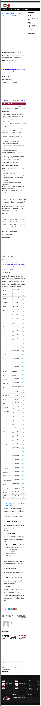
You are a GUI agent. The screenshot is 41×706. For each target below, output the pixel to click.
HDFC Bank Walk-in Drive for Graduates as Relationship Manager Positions (21, 616)
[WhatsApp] (16, 609)
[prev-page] (2, 643)
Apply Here (23, 106)
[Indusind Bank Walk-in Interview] (22, 636)
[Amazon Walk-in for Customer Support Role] (6, 636)
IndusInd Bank (21, 638)
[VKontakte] (37, 698)
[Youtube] (38, 1)
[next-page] (4, 643)
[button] (38, 9)
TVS (11, 638)
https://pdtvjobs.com (12, 623)
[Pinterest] (14, 609)
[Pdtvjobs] (2, 18)
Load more (33, 29)
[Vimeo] (37, 1)
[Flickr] (33, 698)
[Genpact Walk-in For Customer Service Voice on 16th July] (29, 26)
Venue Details (22, 216)
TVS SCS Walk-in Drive (35, 18)
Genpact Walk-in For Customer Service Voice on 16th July (35, 26)
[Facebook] (32, 1)
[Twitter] (35, 1)
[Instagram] (34, 1)
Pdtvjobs (11, 622)
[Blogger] (28, 698)
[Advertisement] (14, 28)
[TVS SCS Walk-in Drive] (14, 636)
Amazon (3, 638)
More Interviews (14, 228)
